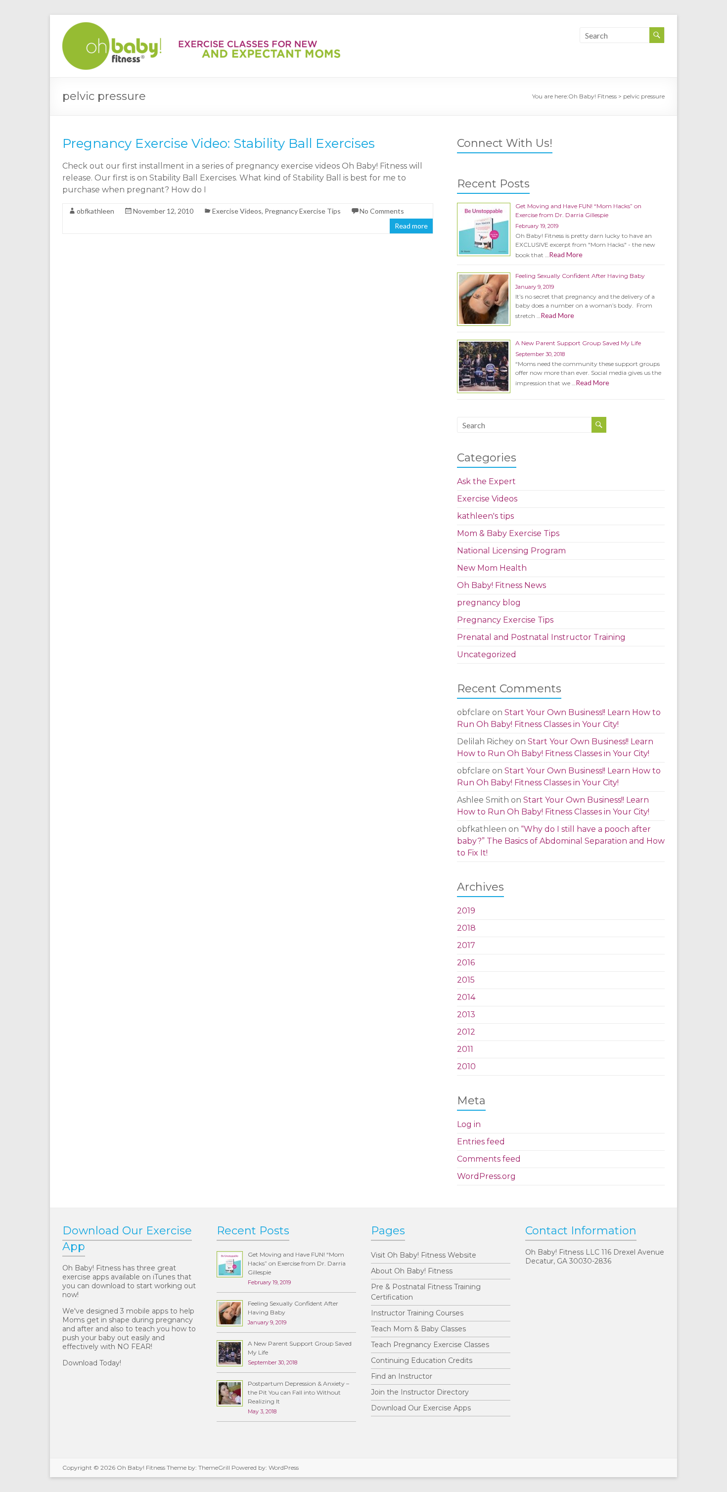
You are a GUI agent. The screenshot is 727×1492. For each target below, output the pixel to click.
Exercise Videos (237, 211)
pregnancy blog (489, 602)
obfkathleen (95, 211)
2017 (466, 945)
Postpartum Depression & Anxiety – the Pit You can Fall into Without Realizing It (298, 1392)
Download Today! (91, 1362)
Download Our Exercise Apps (421, 1407)
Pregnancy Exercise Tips (303, 211)
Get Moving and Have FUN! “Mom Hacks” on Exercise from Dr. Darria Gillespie (297, 1263)
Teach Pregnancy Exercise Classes (430, 1344)
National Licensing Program (511, 550)
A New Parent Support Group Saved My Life (578, 343)
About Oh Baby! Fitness (412, 1270)
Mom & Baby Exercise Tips (508, 533)
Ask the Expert (486, 481)
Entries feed (481, 1141)
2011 (465, 1049)
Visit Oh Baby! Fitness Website (423, 1255)
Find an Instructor (401, 1376)
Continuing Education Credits (421, 1360)
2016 (466, 962)
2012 (466, 1032)
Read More (566, 254)
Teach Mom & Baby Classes (418, 1328)
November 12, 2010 (163, 211)
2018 (466, 928)
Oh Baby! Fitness (592, 96)
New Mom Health (492, 568)
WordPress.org (486, 1176)
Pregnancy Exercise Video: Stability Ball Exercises (218, 143)
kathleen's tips (485, 516)
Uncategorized (486, 654)
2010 (466, 1066)
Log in (469, 1124)
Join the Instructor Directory (420, 1392)
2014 (466, 997)
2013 (466, 1014)
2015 (466, 980)
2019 (466, 910)
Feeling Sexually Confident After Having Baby (580, 275)
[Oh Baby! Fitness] (201, 27)
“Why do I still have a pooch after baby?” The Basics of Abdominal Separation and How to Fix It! (561, 841)
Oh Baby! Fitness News (501, 585)
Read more (411, 226)
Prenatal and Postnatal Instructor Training (541, 637)
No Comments (382, 211)
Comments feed (489, 1159)
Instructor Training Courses (417, 1313)
